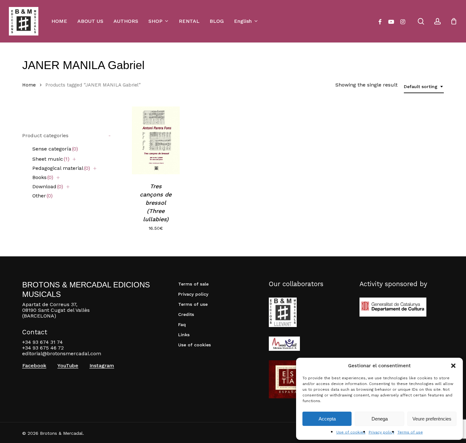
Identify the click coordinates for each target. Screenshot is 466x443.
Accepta (327, 418)
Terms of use (410, 432)
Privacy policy (381, 432)
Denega (380, 418)
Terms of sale (193, 283)
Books (42, 177)
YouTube (67, 366)
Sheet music (50, 159)
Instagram (101, 366)
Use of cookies (351, 432)
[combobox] (424, 87)
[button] (453, 366)
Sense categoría (55, 149)
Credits (186, 314)
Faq (182, 324)
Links (184, 334)
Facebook (34, 366)
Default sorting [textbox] (420, 86)
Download (47, 186)
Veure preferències (431, 418)
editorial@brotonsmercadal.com (61, 353)
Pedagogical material (61, 168)
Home (29, 85)
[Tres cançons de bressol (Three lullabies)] (156, 140)
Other (42, 196)
